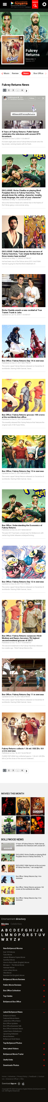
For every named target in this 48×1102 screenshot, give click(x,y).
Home (4, 1076)
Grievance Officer (12, 1079)
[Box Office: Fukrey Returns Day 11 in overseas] (23, 674)
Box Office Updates (10, 1023)
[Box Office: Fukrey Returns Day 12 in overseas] (23, 562)
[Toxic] (9, 806)
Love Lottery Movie (10, 970)
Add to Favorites (21, 38)
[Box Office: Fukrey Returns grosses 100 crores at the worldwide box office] (23, 395)
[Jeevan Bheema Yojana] (23, 806)
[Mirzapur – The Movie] (23, 825)
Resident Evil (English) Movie (13, 975)
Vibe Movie (7, 973)
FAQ (22, 1079)
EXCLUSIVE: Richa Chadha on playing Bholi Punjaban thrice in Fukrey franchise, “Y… (31, 856)
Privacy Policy (22, 1076)
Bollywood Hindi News (11, 1039)
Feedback (32, 1076)
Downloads (11, 1065)
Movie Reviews (8, 1036)
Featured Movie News (11, 1018)
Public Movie (12, 985)
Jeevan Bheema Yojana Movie (14, 957)
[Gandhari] (37, 806)
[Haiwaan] (37, 825)
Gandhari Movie (9, 960)
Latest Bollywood (13, 1012)
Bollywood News (9, 1016)
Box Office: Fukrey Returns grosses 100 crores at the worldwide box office (30, 888)
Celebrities (16, 924)
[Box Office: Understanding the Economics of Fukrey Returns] (23, 505)
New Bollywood (13, 948)
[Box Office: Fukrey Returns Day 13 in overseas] (23, 451)
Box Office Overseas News (13, 1029)
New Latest (11, 1049)
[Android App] (19, 1083)
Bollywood (13, 1054)
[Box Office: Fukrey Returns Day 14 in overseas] (23, 341)
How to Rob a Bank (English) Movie (16, 962)
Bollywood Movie (14, 979)
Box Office (12, 990)
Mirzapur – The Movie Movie (13, 965)
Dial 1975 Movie (9, 952)
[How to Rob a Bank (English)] (9, 825)
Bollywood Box (12, 1002)
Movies (5, 924)
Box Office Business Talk (12, 1026)
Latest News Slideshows (12, 1031)
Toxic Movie (7, 955)
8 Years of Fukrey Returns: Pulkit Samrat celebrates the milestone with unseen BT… (31, 845)
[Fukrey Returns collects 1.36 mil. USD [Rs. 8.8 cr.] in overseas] (23, 729)
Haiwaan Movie (8, 968)
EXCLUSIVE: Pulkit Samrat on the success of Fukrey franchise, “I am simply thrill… (30, 866)
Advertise (11, 1076)
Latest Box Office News (11, 1021)
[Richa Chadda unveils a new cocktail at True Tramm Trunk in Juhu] (23, 290)
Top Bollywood (12, 1043)
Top (7, 996)
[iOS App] (23, 1083)
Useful (8, 1060)
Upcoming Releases (10, 1034)
